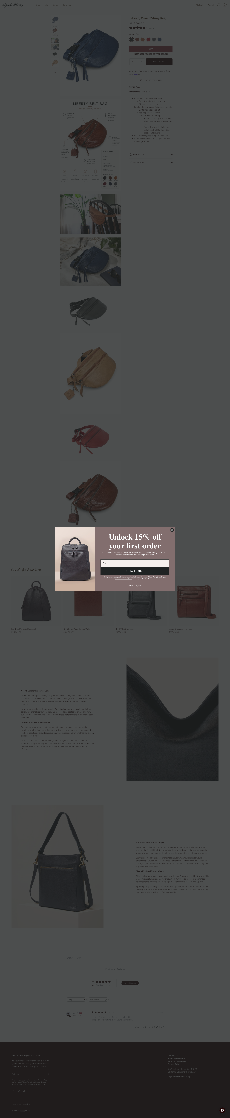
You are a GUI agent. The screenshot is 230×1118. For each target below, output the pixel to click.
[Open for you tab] (222, 1110)
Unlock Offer (135, 571)
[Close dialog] (172, 530)
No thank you (135, 586)
